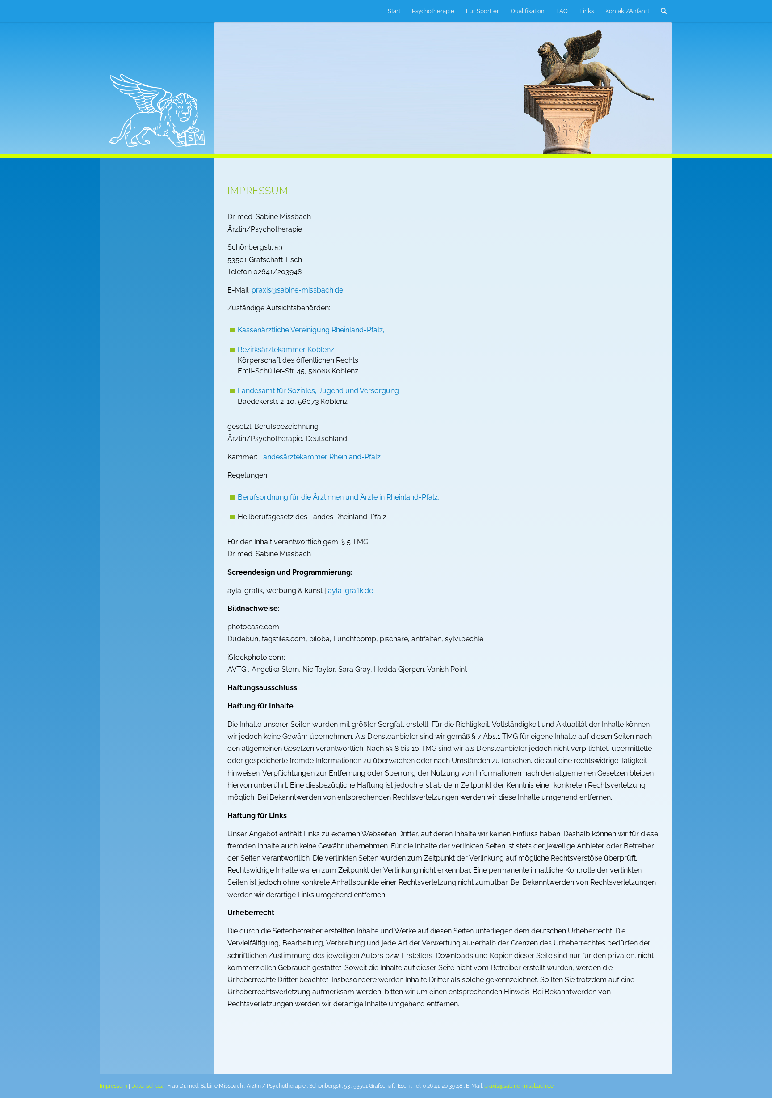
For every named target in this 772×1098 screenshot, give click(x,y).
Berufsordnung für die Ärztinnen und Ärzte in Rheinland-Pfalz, (339, 497)
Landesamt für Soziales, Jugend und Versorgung (318, 390)
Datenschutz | (148, 1086)
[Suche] (663, 11)
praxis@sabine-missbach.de (297, 290)
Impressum (113, 1086)
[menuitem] (394, 11)
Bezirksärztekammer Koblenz (286, 349)
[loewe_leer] (114, 11)
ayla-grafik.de (350, 590)
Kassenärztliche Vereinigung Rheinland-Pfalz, (311, 330)
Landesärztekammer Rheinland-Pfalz (320, 457)
